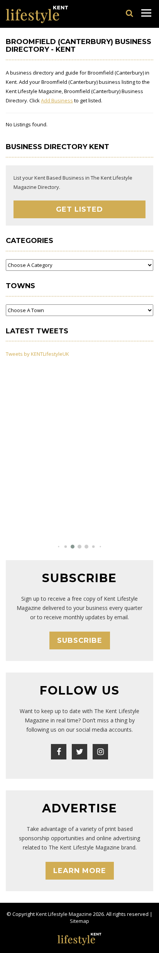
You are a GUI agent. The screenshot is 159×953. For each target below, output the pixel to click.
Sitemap (79, 920)
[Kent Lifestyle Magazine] (37, 14)
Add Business (57, 100)
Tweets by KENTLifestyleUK (37, 353)
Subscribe (79, 640)
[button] (58, 546)
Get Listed (79, 209)
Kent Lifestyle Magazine (64, 914)
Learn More (79, 870)
